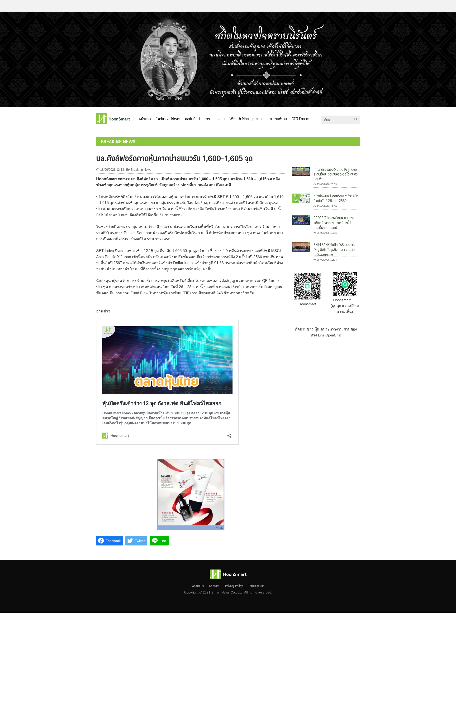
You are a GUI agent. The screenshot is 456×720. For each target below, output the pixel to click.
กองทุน (219, 118)
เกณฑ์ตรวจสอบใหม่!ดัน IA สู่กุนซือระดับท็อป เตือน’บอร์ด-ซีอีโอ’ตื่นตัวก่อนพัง (336, 174)
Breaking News (141, 169)
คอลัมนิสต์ (192, 118)
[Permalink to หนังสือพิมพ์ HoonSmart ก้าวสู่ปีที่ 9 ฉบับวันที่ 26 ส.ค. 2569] (301, 198)
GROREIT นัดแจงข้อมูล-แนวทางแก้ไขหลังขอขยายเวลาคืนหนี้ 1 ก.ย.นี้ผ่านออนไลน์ (334, 222)
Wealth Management (246, 118)
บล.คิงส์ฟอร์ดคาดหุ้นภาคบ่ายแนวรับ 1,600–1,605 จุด (174, 158)
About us (198, 586)
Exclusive (168, 118)
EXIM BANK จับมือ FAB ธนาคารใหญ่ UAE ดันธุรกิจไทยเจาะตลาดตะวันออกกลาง (334, 249)
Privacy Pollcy (234, 586)
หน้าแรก (145, 118)
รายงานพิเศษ (277, 118)
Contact (214, 586)
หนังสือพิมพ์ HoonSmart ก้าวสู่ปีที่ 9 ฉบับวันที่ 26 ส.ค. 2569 (336, 198)
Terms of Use (256, 586)
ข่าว (207, 118)
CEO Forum (300, 118)
